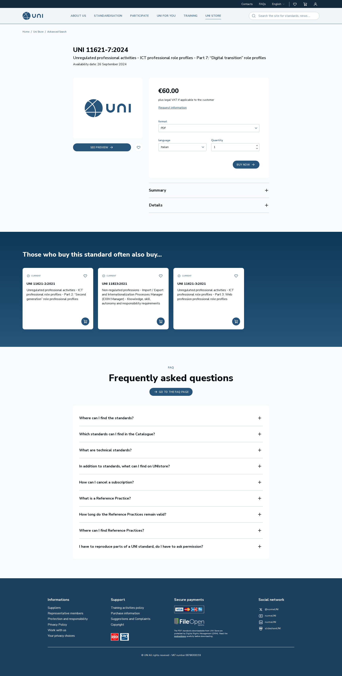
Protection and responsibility (68, 619)
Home (26, 31)
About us (78, 16)
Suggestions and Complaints (130, 619)
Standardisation (108, 16)
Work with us (57, 630)
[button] (295, 4)
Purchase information (125, 613)
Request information (172, 107)
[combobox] (279, 4)
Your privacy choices (61, 636)
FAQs (262, 4)
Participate (139, 16)
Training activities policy (127, 608)
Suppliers (54, 608)
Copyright (117, 624)
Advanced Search (56, 31)
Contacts (247, 4)
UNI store (213, 16)
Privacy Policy (57, 624)
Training (190, 16)
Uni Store (38, 31)
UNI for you (166, 16)
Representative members (65, 613)
